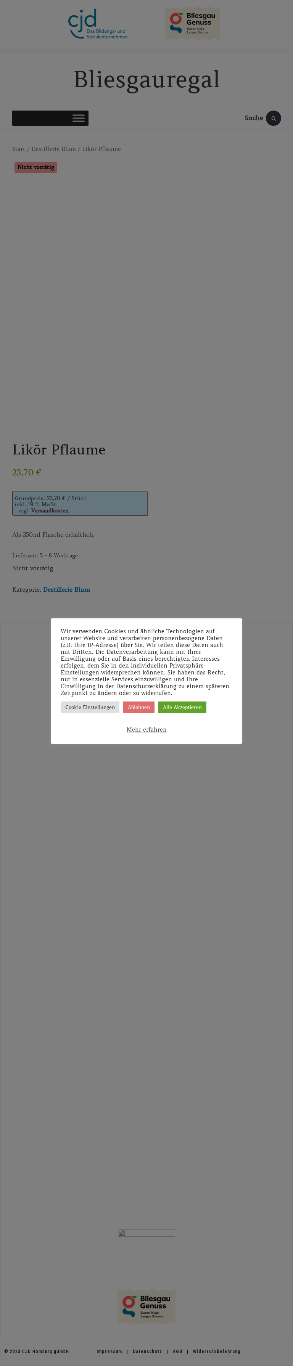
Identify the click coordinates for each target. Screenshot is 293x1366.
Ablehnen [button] (139, 707)
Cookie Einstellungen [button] (90, 707)
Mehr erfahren (147, 729)
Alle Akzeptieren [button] (182, 707)
